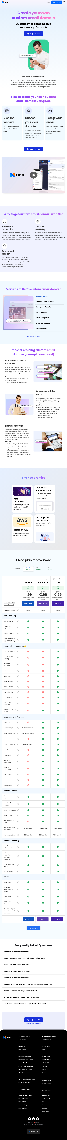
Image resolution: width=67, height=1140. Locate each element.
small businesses (46, 1059)
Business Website (46, 1090)
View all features (33, 336)
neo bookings (22, 1101)
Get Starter (28, 603)
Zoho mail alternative (23, 1089)
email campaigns (23, 1098)
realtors (44, 1043)
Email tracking (22, 1043)
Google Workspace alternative (26, 1079)
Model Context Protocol (24, 1056)
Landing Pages (46, 1056)
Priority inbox (21, 1046)
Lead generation (46, 1039)
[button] (64, 2)
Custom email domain (24, 1063)
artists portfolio (46, 1063)
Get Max (58, 603)
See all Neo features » (33, 1023)
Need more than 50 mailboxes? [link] (9, 604)
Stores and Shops (46, 1076)
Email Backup (22, 1049)
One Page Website (46, 1083)
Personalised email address (25, 1059)
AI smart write (22, 1039)
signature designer (23, 1105)
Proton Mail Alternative (24, 1082)
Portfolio (44, 1049)
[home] (5, 2)
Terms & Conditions (47, 1098)
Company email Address (25, 1069)
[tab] (49, 296)
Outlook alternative (23, 1086)
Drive (19, 1053)
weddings (45, 1066)
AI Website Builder (46, 1080)
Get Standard (43, 603)
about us (44, 1108)
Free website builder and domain (50, 1087)
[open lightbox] (33, 175)
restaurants (45, 1069)
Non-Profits (45, 1053)
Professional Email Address (25, 1066)
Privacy (44, 1101)
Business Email (22, 1076)
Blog (43, 1105)
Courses (44, 1072)
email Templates (22, 1108)
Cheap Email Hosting (24, 1072)
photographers (46, 1046)
